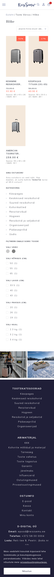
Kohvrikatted (17, 207)
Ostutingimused (27, 480)
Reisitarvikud (18, 211)
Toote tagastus (27, 461)
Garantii (27, 466)
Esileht (10, 14)
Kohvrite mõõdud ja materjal (27, 447)
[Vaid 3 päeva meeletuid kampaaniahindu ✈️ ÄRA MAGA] (13, 364)
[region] (27, 561)
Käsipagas (16, 193)
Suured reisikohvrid (22, 202)
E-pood (27, 501)
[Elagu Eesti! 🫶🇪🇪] (40, 364)
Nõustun (27, 571)
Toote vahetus (27, 456)
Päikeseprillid (18, 229)
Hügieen (14, 216)
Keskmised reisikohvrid (24, 198)
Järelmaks (27, 470)
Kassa (27, 505)
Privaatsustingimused (27, 484)
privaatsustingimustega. (33, 562)
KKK (27, 442)
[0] (49, 4)
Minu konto (27, 515)
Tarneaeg (27, 452)
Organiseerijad (19, 225)
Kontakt (27, 510)
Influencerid (27, 475)
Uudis (13, 234)
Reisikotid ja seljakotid (24, 220)
